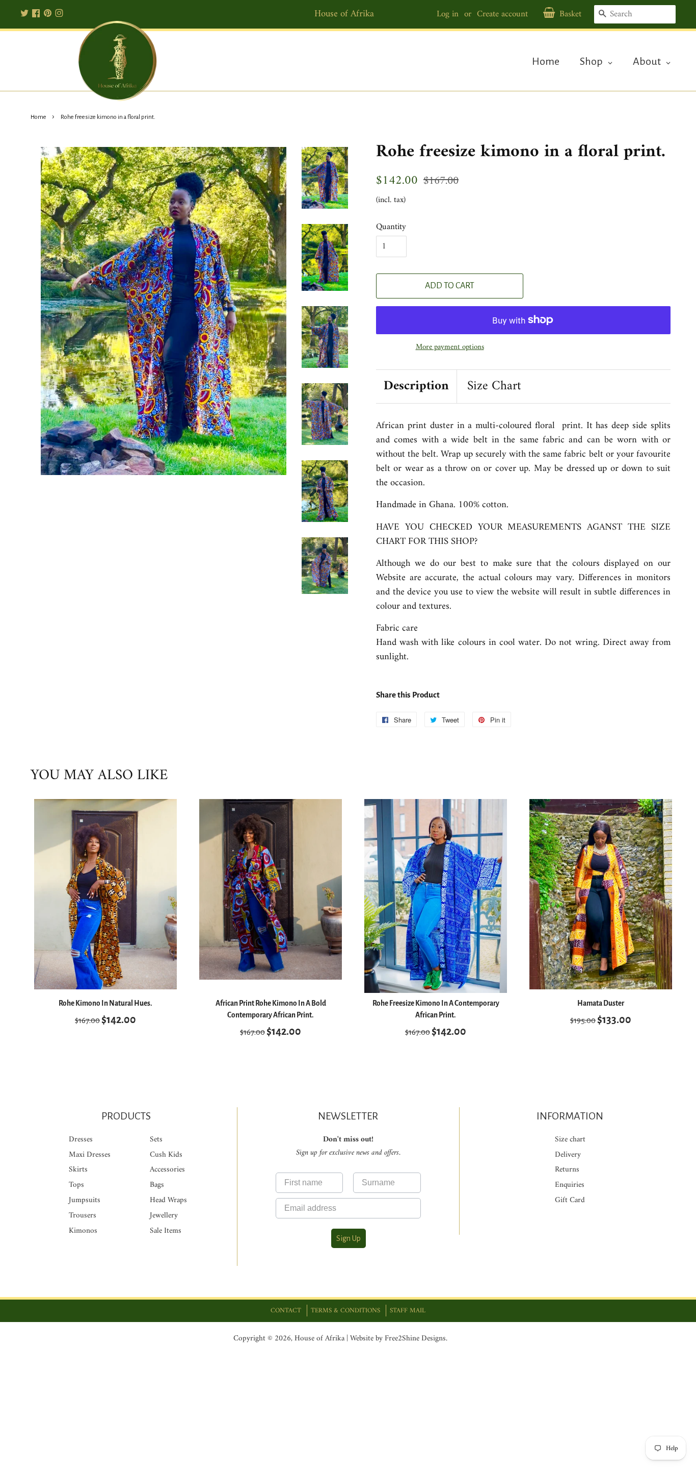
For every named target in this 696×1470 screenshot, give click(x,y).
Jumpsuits (84, 1200)
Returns (567, 1170)
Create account (502, 14)
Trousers (82, 1216)
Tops (76, 1185)
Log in (448, 14)
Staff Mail (407, 1310)
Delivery (568, 1155)
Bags (157, 1185)
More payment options (450, 347)
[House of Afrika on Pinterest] (47, 14)
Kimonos (83, 1231)
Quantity (391, 227)
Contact (286, 1310)
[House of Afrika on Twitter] (24, 14)
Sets (156, 1140)
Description (416, 386)
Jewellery (164, 1216)
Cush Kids (166, 1155)
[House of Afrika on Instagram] (59, 14)
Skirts (78, 1170)
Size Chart (494, 386)
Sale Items (165, 1231)
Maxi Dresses (90, 1155)
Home (38, 117)
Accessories (167, 1170)
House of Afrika (319, 1339)
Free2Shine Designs (415, 1339)
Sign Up (348, 1238)
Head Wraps (168, 1200)
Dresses (81, 1140)
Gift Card (570, 1200)
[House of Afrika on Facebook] (36, 14)
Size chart (570, 1140)
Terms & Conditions (345, 1310)
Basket (570, 14)
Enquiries (569, 1185)
